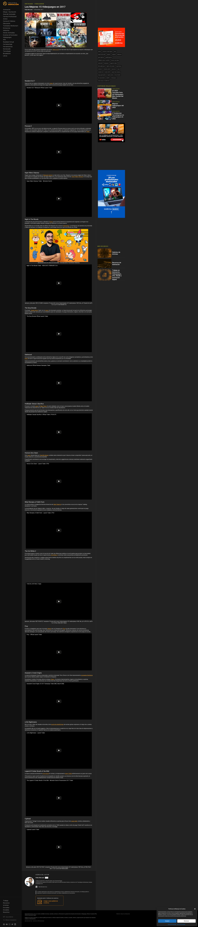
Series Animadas (9, 33)
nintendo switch (106, 69)
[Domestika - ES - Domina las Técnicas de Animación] (111, 37)
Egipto (52, 679)
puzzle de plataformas (57, 724)
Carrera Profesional (9, 16)
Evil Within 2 (54, 555)
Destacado (7, 49)
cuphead (114, 54)
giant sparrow (101, 57)
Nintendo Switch (47, 175)
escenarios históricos (87, 675)
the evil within (118, 74)
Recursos (6, 903)
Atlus (88, 131)
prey (118, 69)
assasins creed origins (107, 51)
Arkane (49, 628)
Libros (5, 56)
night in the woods (110, 66)
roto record (46, 773)
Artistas (6, 905)
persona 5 (114, 69)
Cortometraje (7, 44)
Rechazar (186, 921)
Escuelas (6, 907)
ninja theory (118, 66)
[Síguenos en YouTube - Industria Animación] (111, 132)
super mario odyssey (116, 72)
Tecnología (7, 51)
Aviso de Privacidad (172, 924)
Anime (5, 19)
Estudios (6, 910)
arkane (99, 51)
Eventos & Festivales (10, 35)
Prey (64, 628)
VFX (4, 39)
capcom (108, 54)
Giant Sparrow (57, 504)
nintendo (100, 69)
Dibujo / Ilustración (9, 12)
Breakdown (7, 53)
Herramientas (8, 46)
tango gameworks (102, 74)
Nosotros (6, 912)
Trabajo (5, 900)
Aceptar (167, 921)
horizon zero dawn (115, 60)
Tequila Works (34, 310)
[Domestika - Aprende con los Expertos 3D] (111, 194)
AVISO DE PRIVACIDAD (38, 921)
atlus (115, 51)
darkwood (119, 54)
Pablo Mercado (29, 9)
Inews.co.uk (55, 49)
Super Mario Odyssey (77, 176)
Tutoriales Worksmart (10, 26)
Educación (6, 23)
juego (51, 83)
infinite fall (100, 63)
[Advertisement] (59, 67)
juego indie (74, 821)
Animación (6, 9)
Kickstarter (66, 225)
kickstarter (106, 63)
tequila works (110, 74)
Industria (6, 30)
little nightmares (101, 66)
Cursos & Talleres (9, 21)
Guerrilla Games (44, 455)
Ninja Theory (43, 406)
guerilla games (109, 57)
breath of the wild (101, 54)
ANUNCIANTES (28, 921)
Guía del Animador (9, 14)
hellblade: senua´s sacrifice (103, 60)
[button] (195, 909)
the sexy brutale (101, 77)
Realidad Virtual (8, 42)
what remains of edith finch (104, 80)
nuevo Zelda (68, 773)
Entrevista (6, 28)
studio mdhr (107, 72)
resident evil (100, 72)
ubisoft (107, 77)
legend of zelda (113, 63)
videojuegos (113, 77)
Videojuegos (7, 37)
